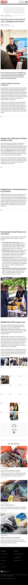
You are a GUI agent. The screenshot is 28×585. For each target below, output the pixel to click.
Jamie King (6, 24)
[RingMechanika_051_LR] (23, 389)
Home (2, 15)
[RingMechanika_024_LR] (14, 361)
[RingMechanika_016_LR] (5, 361)
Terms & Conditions (5, 554)
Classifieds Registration (18, 554)
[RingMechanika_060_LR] (14, 398)
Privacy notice (3, 557)
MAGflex (19, 244)
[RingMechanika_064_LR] (23, 398)
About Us (2, 563)
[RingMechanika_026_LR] (5, 370)
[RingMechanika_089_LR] (23, 407)
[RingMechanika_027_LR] (14, 370)
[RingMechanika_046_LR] (23, 379)
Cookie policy (3, 560)
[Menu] (26, 2)
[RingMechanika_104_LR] (14, 416)
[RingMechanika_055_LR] (5, 398)
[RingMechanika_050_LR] (14, 389)
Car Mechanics (7, 15)
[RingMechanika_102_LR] (5, 416)
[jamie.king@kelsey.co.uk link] (14, 432)
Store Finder (3, 566)
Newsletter (21, 1)
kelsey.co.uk (13, 578)
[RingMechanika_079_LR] (5, 407)
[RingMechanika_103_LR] (23, 416)
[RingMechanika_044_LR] (5, 379)
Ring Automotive (4, 87)
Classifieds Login (17, 557)
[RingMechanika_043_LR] (14, 379)
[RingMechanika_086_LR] (14, 407)
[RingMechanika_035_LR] (23, 370)
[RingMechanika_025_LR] (23, 361)
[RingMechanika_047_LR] (5, 389)
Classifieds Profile (17, 560)
